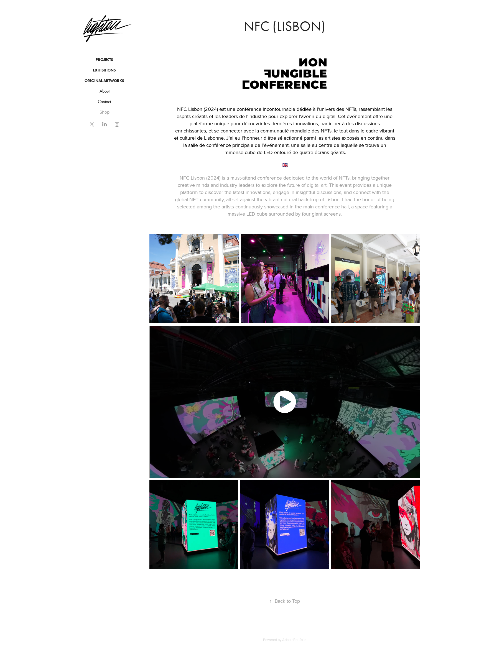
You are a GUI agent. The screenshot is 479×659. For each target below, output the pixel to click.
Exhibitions (104, 70)
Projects (104, 59)
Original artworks (104, 80)
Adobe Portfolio (294, 639)
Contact (104, 101)
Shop (104, 112)
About (104, 91)
